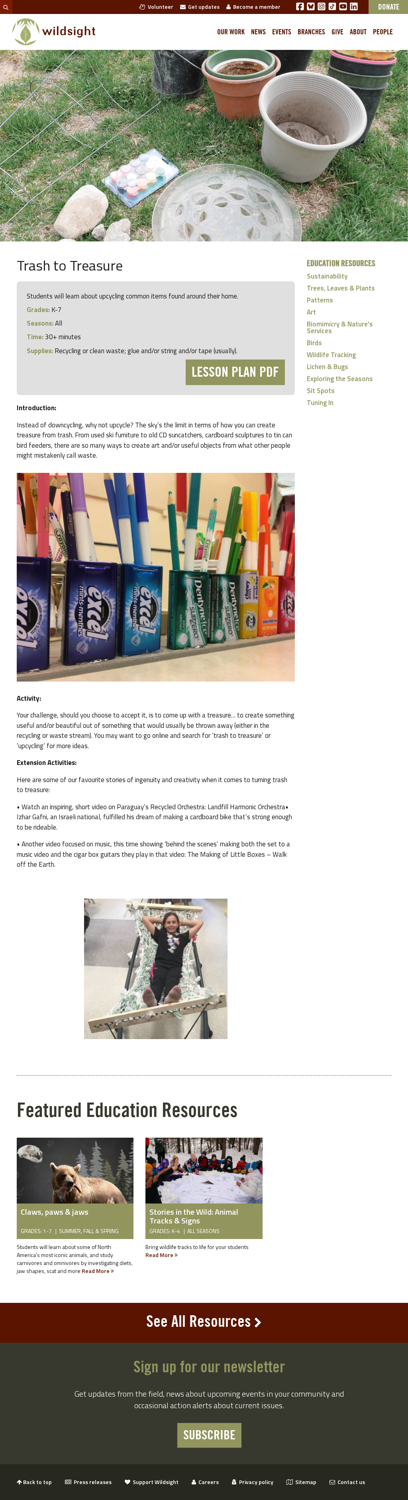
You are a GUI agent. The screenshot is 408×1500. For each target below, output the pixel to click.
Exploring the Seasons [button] (340, 379)
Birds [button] (314, 343)
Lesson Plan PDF (235, 372)
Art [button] (311, 312)
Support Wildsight (154, 1482)
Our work (231, 32)
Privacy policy (255, 1482)
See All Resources (198, 1322)
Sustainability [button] (327, 276)
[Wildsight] (54, 32)
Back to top (37, 1482)
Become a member (255, 6)
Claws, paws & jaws (54, 1212)
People (383, 32)
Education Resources (341, 264)
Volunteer (159, 6)
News (258, 32)
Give (337, 32)
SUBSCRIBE (209, 1435)
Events (281, 32)
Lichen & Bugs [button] (327, 367)
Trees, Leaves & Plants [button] (341, 288)
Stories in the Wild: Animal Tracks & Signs (193, 1216)
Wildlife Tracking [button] (331, 355)
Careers (207, 1482)
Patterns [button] (320, 300)
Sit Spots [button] (321, 390)
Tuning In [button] (320, 402)
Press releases (91, 1482)
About (358, 32)
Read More (96, 1271)
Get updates (203, 6)
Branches (311, 32)
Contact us (350, 1482)
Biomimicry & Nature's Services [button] (340, 327)
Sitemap (304, 1482)
